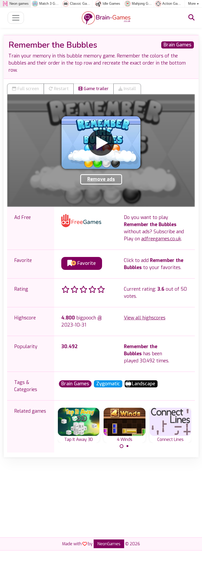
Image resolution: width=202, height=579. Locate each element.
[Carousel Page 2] (127, 446)
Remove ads (101, 179)
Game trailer (96, 88)
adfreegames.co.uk (161, 239)
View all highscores (144, 318)
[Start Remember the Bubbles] (101, 142)
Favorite (86, 263)
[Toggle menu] (16, 18)
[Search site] (191, 17)
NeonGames (108, 544)
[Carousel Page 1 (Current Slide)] (121, 446)
